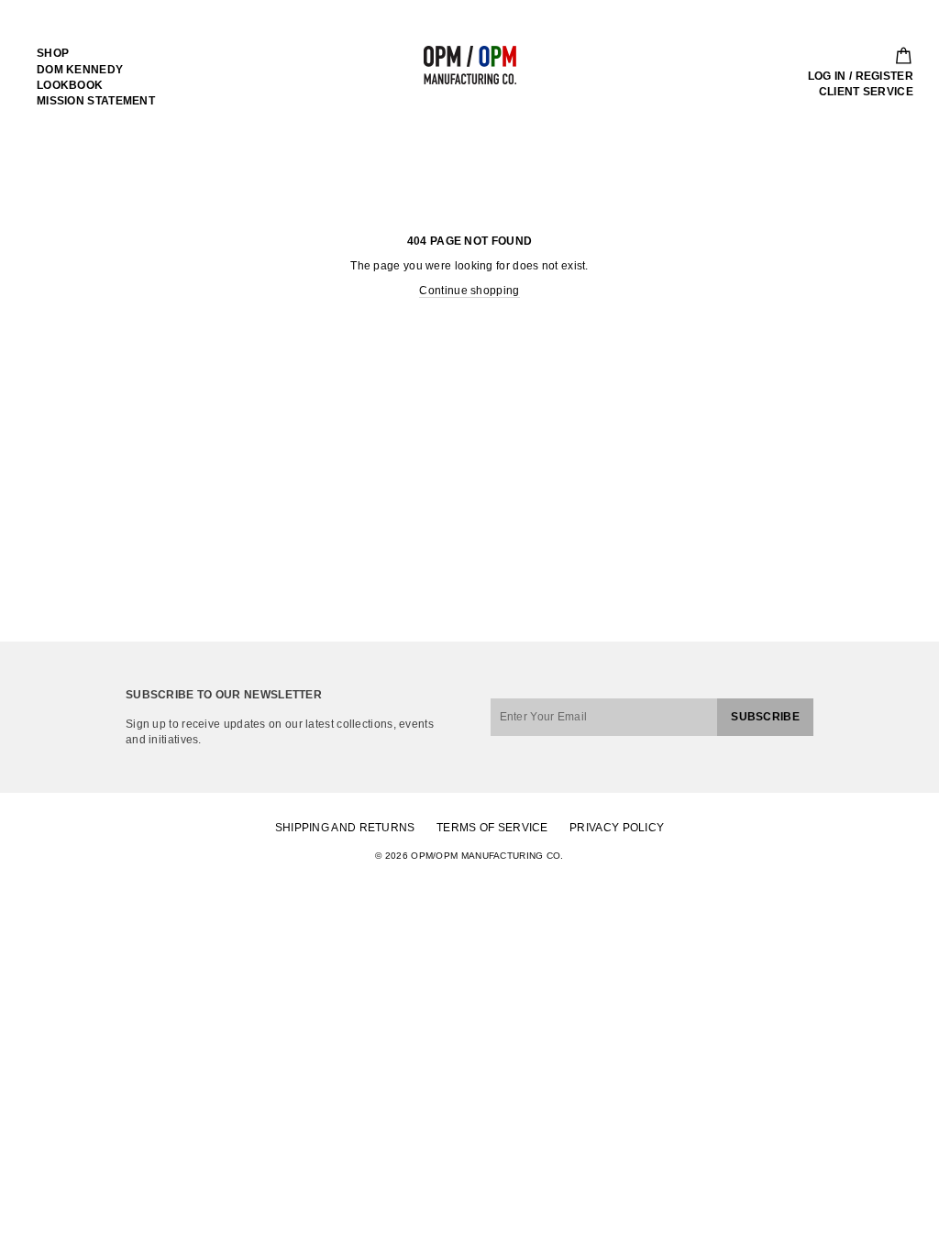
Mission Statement (96, 100)
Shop (53, 53)
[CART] (897, 56)
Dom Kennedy (80, 69)
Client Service (866, 91)
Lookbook (70, 85)
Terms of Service (492, 827)
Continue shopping (469, 290)
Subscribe (765, 716)
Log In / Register (860, 76)
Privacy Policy (616, 827)
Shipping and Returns (345, 827)
